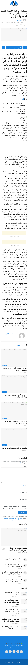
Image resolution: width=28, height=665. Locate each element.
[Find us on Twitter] (17, 651)
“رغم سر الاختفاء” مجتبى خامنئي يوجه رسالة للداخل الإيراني (11, 611)
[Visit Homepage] (14, 4)
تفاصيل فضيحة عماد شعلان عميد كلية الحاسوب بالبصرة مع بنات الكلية (18, 550)
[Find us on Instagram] (10, 651)
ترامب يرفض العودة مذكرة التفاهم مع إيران (14, 448)
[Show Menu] (25, 4)
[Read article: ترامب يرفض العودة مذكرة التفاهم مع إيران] (14, 437)
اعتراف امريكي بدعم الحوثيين (13, 559)
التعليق (25, 466)
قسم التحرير (20, 20)
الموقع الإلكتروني (23, 499)
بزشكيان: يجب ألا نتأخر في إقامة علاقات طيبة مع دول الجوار (11, 602)
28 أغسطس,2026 (23, 372)
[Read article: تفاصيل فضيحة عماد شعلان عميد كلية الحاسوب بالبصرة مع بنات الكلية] (14, 537)
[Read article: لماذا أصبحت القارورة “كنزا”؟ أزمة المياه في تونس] (24, 628)
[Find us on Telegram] (14, 651)
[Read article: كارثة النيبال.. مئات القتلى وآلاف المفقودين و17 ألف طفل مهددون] (14, 411)
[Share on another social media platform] (3, 47)
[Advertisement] (14, 44)
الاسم (25, 485)
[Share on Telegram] (16, 47)
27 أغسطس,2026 (23, 450)
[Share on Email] (8, 47)
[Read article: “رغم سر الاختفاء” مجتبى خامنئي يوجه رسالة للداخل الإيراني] (14, 384)
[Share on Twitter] (20, 47)
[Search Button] (2, 4)
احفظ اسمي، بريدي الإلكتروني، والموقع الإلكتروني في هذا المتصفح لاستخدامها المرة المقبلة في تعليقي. (15, 507)
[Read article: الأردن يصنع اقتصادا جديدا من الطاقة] (24, 594)
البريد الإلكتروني (22, 492)
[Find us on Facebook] (21, 651)
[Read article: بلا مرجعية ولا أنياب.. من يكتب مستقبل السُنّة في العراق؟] (24, 620)
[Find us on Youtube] (6, 651)
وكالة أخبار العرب (20, 662)
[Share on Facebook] (25, 47)
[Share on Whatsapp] (12, 47)
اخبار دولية (4, 365)
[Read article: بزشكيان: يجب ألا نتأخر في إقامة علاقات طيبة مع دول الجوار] (14, 358)
